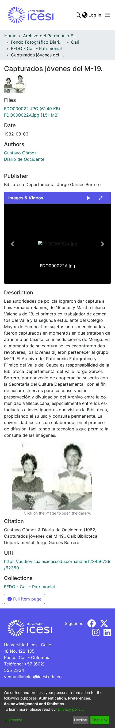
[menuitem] (84, 15)
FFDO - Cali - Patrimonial (36, 48)
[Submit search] (78, 15)
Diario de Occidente (24, 159)
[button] (12, 244)
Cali (75, 42)
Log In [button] (95, 15)
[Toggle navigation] (107, 15)
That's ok (100, 720)
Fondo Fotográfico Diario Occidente (37, 42)
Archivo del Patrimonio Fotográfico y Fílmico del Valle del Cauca (49, 35)
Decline (80, 720)
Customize (13, 720)
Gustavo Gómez (20, 152)
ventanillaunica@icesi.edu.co (33, 676)
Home (10, 35)
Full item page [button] (26, 599)
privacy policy (70, 709)
